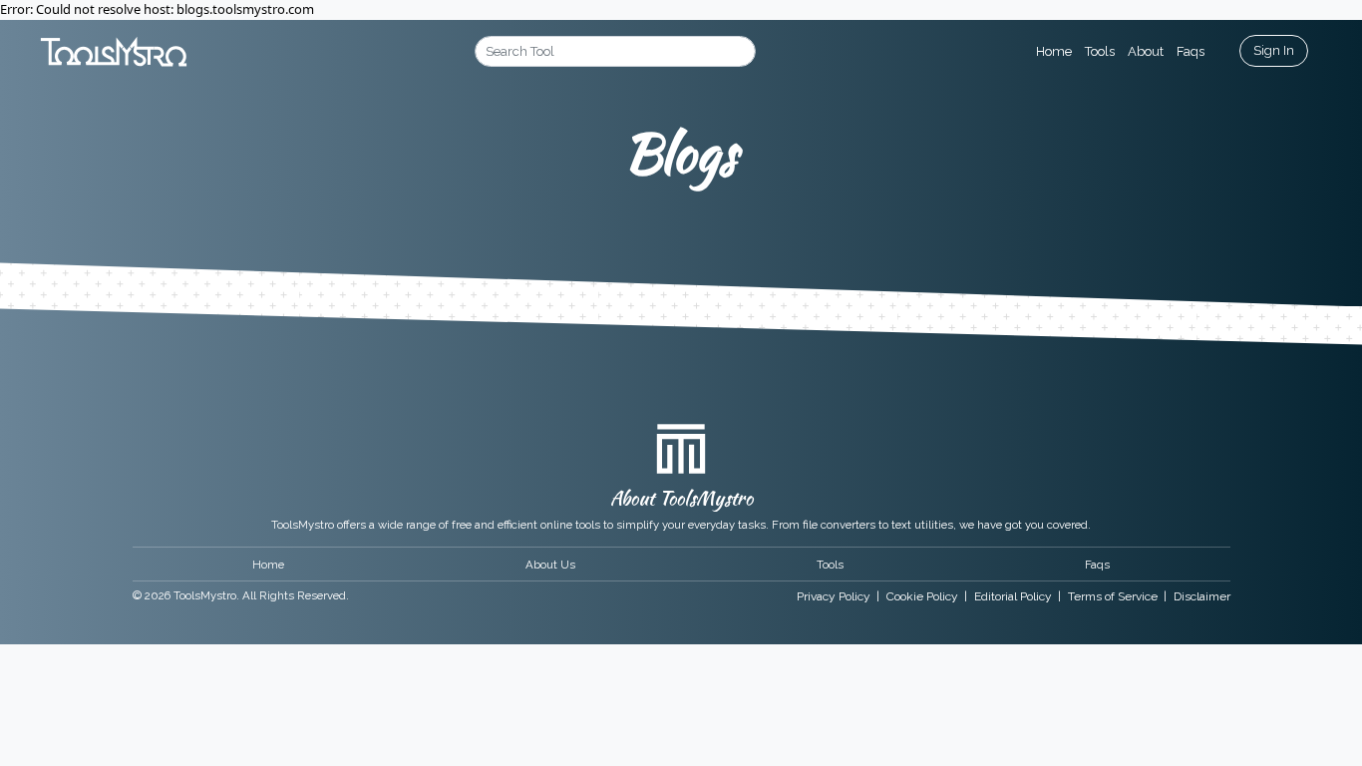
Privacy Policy (833, 596)
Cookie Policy (922, 596)
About (1146, 51)
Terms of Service (1113, 596)
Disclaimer (1202, 596)
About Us (550, 565)
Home (1054, 51)
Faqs (1190, 51)
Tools (1100, 51)
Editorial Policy (1013, 596)
